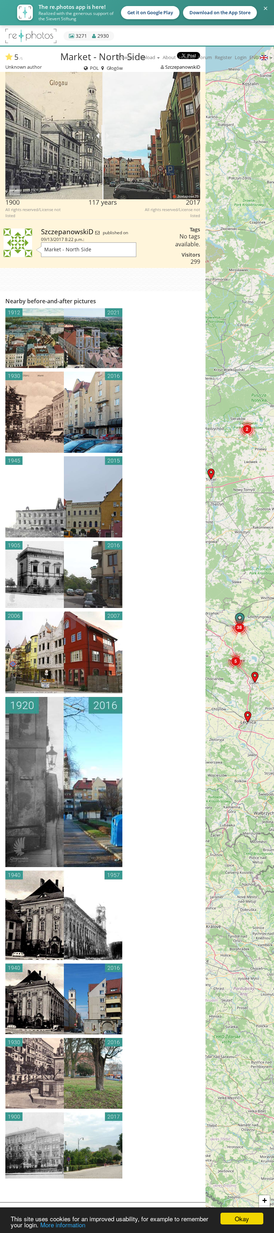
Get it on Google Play (150, 12)
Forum (205, 57)
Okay (242, 1218)
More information (62, 1224)
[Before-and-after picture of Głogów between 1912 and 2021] (102, 338)
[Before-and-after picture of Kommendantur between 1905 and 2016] (102, 574)
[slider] (103, 135)
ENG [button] (254, 57)
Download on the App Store (219, 12)
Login (241, 57)
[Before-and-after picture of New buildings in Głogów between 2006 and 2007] (102, 652)
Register (223, 57)
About (169, 57)
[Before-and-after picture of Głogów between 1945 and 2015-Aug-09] (102, 496)
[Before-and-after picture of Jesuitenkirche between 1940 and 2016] (102, 999)
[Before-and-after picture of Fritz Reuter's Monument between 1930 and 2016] (102, 1073)
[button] (248, 716)
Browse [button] (125, 57)
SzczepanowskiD (68, 231)
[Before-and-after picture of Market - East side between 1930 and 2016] (102, 412)
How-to (187, 57)
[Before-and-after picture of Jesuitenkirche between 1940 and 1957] (102, 915)
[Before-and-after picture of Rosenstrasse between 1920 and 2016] (102, 782)
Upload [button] (148, 57)
